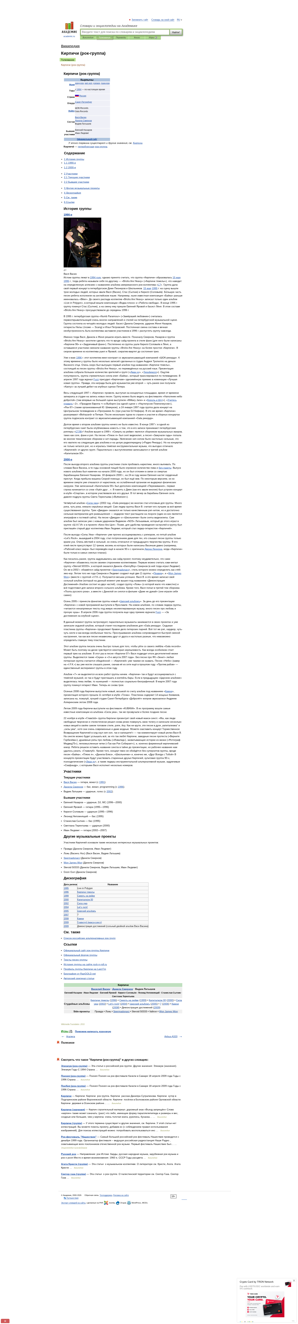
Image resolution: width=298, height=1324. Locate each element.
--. (85, 964)
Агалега (70, 1036)
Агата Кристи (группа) (74, 1164)
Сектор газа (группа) (73, 1174)
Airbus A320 (170, 1036)
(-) (89, 922)
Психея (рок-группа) (73, 1076)
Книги (137, 37)
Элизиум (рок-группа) (74, 1066)
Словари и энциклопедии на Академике (108, 26)
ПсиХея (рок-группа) (73, 1086)
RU (178, 20)
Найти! (176, 32)
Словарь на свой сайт (162, 20)
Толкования (104, 37)
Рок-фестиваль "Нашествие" (79, 1136)
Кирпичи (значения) (73, 1109)
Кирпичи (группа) (71, 1123)
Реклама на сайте (121, 1195)
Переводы (121, 37)
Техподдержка (106, 1195)
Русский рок (68, 1154)
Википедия (88, 37)
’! (82, 907)
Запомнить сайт (140, 20)
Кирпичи (66, 1096)
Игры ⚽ (153, 37)
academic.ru (69, 36)
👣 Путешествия (71, 1198)
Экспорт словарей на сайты (73, 1203)
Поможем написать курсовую (93, 1031)
